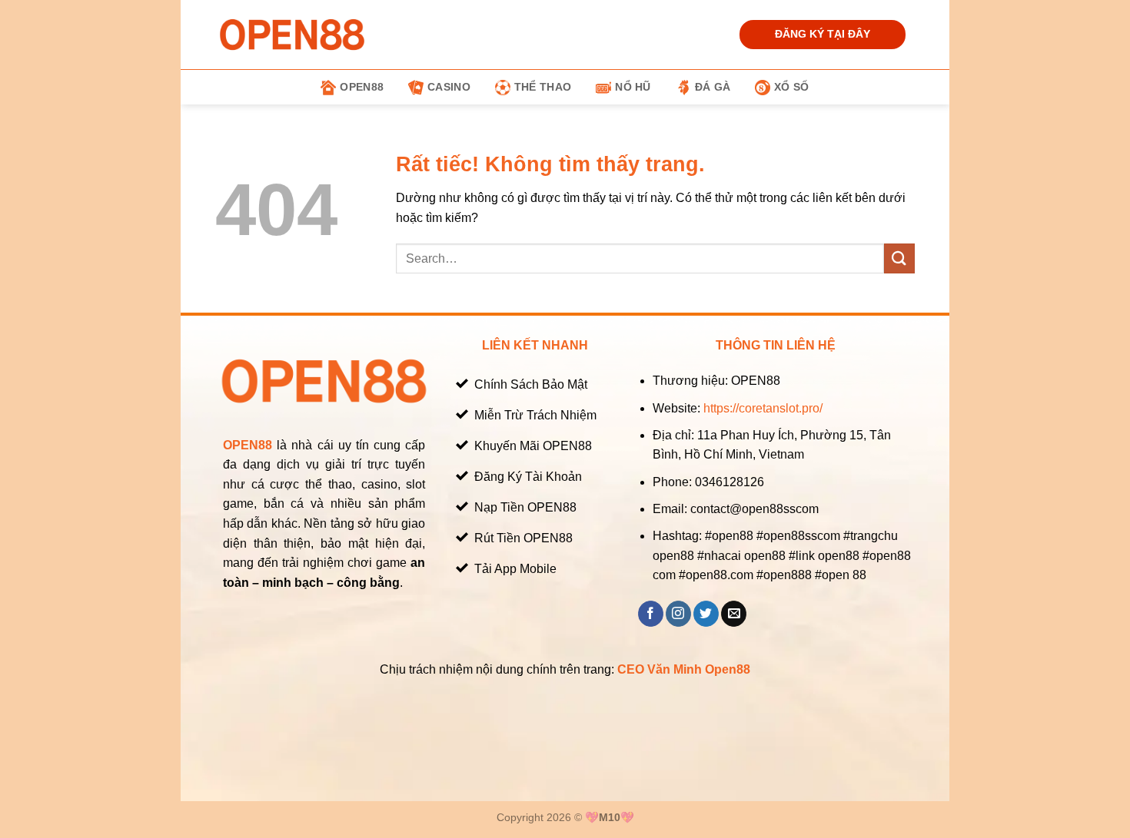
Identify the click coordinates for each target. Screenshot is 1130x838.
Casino (448, 87)
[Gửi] (899, 258)
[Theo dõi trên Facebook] (650, 614)
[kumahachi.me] (292, 34)
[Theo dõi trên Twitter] (706, 614)
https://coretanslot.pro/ (763, 408)
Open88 (362, 87)
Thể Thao (542, 87)
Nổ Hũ (632, 87)
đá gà (712, 87)
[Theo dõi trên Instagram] (678, 614)
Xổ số (791, 87)
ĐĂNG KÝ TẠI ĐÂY (822, 34)
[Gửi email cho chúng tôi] (733, 614)
